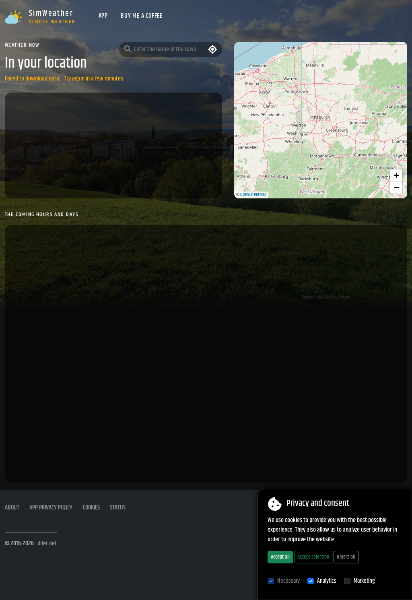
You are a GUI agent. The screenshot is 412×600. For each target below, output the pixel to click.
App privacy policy (50, 508)
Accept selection (313, 557)
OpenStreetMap (253, 194)
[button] (396, 175)
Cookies (91, 508)
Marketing (364, 581)
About (12, 508)
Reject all (346, 557)
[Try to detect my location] (213, 49)
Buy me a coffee (142, 16)
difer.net (47, 543)
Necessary (288, 581)
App (103, 16)
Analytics (326, 581)
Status (118, 508)
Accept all (280, 557)
